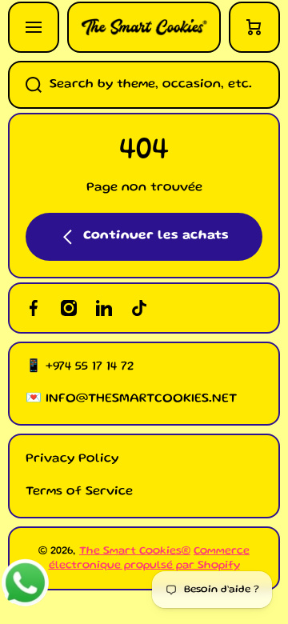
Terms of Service (79, 492)
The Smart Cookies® (134, 551)
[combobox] (144, 85)
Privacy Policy (72, 459)
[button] (254, 27)
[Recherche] (25, 85)
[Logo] (144, 27)
